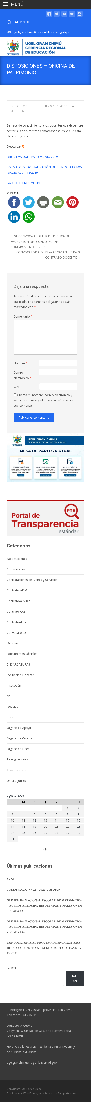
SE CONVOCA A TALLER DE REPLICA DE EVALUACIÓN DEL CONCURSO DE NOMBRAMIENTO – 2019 (40, 241)
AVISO (11, 879)
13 (45, 820)
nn (8, 696)
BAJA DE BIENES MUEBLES (25, 183)
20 (45, 826)
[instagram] (80, 16)
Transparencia (16, 770)
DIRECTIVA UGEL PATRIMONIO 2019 (32, 157)
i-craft (49, 1093)
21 (56, 826)
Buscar (11, 968)
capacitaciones (17, 559)
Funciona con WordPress (22, 1093)
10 (12, 820)
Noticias (12, 706)
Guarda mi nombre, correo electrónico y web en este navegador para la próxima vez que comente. (43, 400)
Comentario (23, 316)
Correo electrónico (22, 375)
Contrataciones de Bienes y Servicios (32, 580)
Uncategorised (17, 781)
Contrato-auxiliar (18, 601)
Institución (14, 685)
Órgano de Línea (18, 749)
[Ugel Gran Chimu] (33, 46)
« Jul (45, 849)
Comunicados (57, 106)
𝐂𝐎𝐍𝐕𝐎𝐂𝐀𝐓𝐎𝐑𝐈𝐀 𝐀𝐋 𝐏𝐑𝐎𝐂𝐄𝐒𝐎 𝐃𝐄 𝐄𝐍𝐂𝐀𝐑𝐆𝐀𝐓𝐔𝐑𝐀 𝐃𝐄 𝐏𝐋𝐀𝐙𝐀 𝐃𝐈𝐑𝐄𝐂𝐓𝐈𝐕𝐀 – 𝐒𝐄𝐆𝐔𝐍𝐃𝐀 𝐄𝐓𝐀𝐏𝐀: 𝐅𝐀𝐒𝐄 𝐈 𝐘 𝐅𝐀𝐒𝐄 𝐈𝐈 (44, 948)
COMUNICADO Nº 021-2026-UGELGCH (33, 889)
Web (17, 387)
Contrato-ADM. (17, 590)
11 (23, 820)
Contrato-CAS (16, 612)
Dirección (13, 643)
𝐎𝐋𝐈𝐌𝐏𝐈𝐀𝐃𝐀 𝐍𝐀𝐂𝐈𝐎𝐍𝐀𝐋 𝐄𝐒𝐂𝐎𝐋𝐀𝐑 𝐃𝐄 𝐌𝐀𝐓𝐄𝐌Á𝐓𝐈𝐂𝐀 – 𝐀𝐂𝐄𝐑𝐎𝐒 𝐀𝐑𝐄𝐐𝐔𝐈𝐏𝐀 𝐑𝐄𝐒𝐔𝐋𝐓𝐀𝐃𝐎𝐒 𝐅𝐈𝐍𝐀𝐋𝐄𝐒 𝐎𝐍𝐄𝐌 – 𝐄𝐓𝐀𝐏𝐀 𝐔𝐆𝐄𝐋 (44, 905)
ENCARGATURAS (18, 664)
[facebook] (49, 16)
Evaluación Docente (20, 675)
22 (67, 826)
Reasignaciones (17, 759)
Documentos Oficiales (22, 654)
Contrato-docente (19, 622)
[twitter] (57, 16)
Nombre (21, 363)
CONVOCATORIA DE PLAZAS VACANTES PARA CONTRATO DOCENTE (48, 254)
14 (56, 820)
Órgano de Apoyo (19, 728)
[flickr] (72, 16)
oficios (11, 717)
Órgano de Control (19, 738)
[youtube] (64, 16)
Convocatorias (17, 633)
